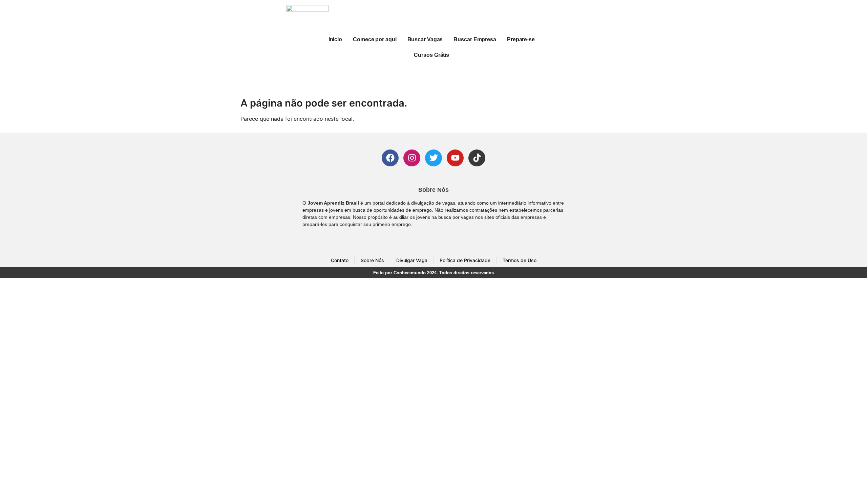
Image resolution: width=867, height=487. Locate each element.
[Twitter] (433, 157)
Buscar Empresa (474, 39)
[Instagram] (411, 157)
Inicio (335, 39)
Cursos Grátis (431, 55)
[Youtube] (455, 157)
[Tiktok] (476, 157)
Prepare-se (521, 39)
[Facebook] (390, 157)
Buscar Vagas (425, 39)
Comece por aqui (375, 39)
